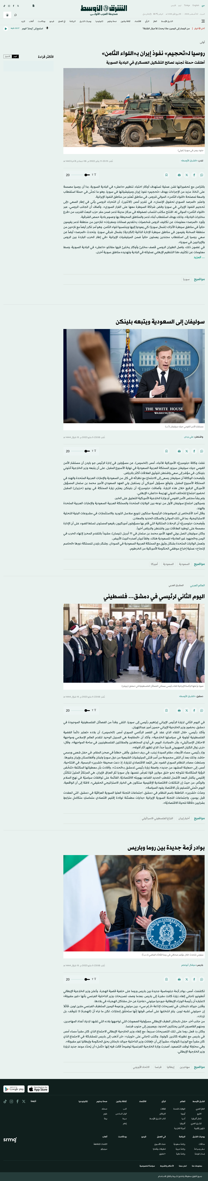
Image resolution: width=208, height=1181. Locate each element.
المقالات (163, 1109)
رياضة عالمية (180, 1154)
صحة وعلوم (112, 21)
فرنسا (158, 1067)
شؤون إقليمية (199, 1129)
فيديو (52, 21)
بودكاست (41, 21)
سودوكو (104, 1149)
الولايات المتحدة (179, 1109)
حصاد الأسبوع (160, 1144)
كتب (125, 1109)
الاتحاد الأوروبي (141, 1067)
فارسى (173, 6)
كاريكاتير (162, 1114)
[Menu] (203, 21)
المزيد (23, 21)
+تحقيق (162, 1154)
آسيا (183, 1119)
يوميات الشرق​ (85, 21)
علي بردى (189, 437)
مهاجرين (185, 1067)
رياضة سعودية (179, 1144)
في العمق (61, 21)
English (196, 6)
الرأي (147, 21)
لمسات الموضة (200, 1154)
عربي (203, 6)
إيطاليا (170, 1067)
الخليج (199, 1114)
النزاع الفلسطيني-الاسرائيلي (157, 818)
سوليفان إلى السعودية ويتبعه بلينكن (160, 322)
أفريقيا (182, 1124)
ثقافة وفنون (125, 21)
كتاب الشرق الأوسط (158, 1119)
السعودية (184, 564)
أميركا (154, 564)
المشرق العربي (176, 585)
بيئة (105, 1119)
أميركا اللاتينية (179, 1129)
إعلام (125, 1124)
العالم (155, 21)
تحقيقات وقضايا (159, 1149)
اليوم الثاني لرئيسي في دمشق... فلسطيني (154, 597)
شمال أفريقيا (196, 1119)
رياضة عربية (180, 1149)
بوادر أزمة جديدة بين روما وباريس (166, 848)
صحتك (104, 1109)
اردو (179, 6)
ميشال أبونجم (188, 965)
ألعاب (31, 21)
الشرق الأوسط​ (167, 21)
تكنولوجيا (99, 21)
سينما (125, 1119)
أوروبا (183, 1114)
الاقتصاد (138, 21)
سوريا (186, 279)
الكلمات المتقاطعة (100, 1144)
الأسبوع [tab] (7, 56)
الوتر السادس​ (121, 1114)
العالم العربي (197, 585)
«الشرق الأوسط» (189, 160)
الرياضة (73, 21)
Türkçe (187, 6)
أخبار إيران (184, 818)
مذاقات (202, 1144)
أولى (202, 42)
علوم (105, 1114)
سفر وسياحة (199, 1149)
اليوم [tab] (15, 56)
